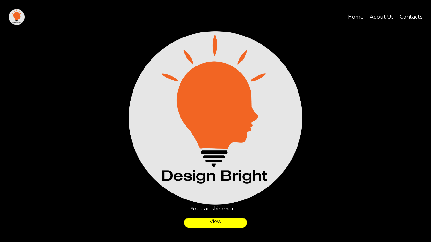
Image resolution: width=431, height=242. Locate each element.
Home (355, 17)
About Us (381, 17)
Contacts (411, 17)
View (215, 221)
